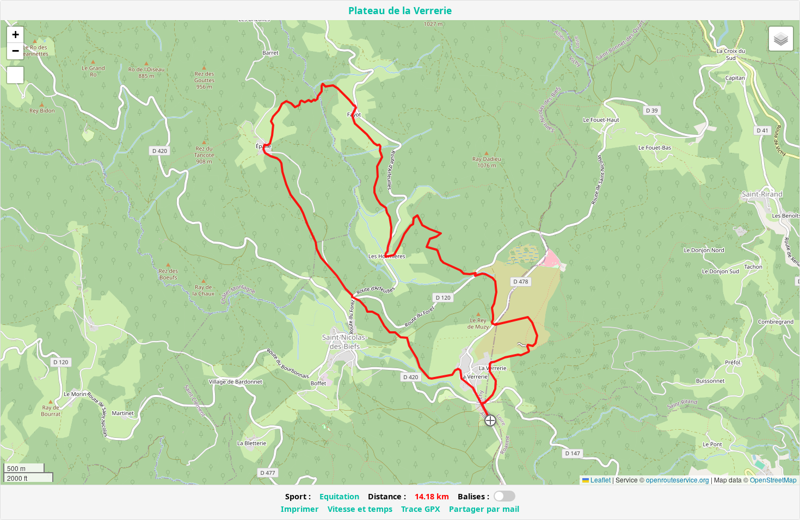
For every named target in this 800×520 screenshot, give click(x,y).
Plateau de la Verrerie (400, 10)
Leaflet (600, 479)
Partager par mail (484, 509)
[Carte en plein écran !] (15, 75)
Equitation (339, 496)
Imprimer (300, 509)
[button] (490, 420)
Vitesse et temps (360, 509)
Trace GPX (420, 509)
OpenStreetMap (773, 479)
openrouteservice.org (677, 479)
